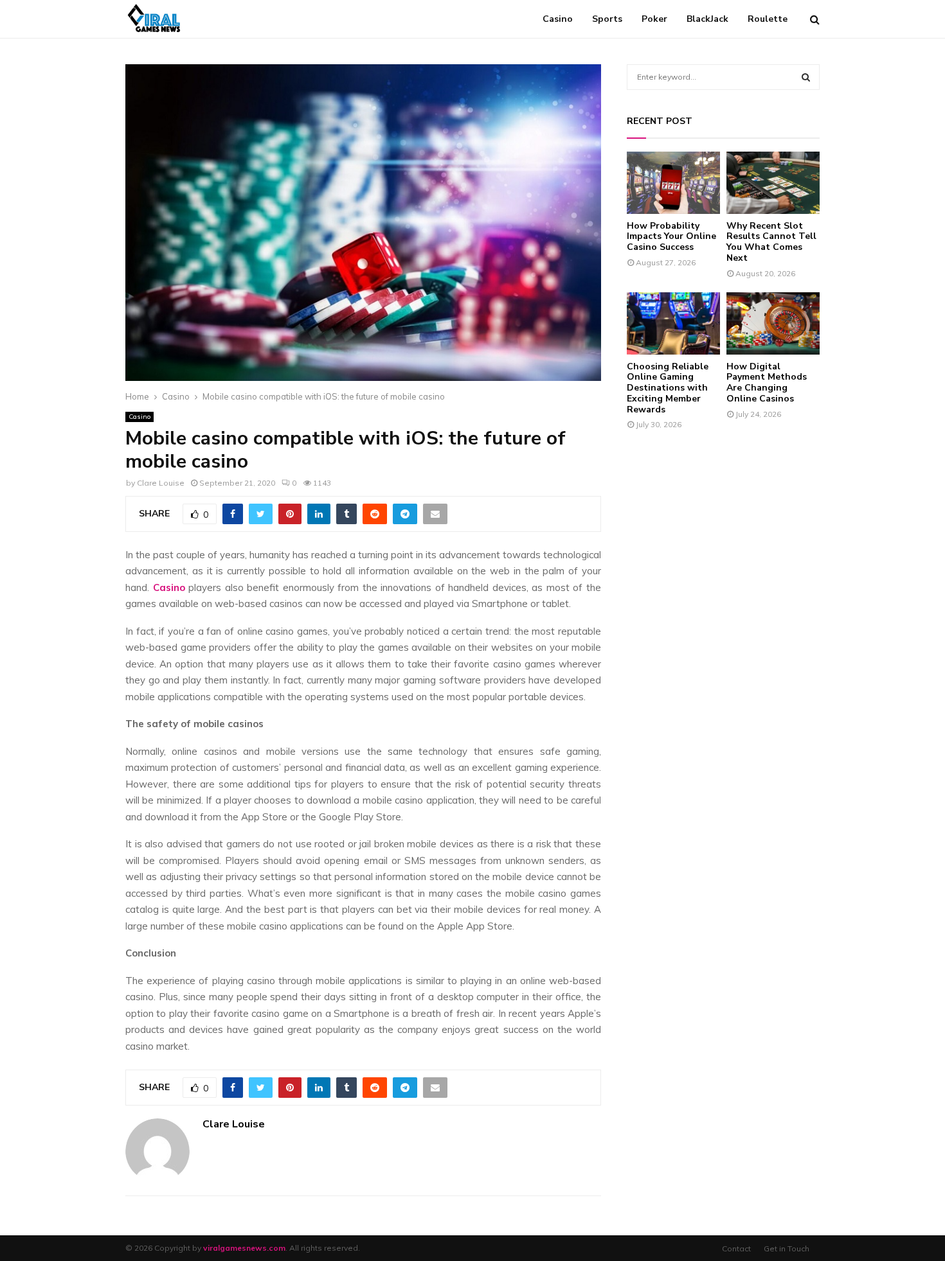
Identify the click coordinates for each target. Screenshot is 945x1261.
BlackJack (707, 19)
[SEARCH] (806, 77)
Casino (558, 19)
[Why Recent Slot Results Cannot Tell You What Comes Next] (773, 183)
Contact (736, 1248)
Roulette (768, 19)
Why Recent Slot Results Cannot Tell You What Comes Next (771, 242)
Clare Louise (160, 483)
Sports (607, 19)
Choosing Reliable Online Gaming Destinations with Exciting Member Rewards (667, 388)
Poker (654, 19)
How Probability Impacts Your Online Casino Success (671, 237)
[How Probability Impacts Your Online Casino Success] (673, 183)
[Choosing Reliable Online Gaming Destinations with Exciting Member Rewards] (673, 323)
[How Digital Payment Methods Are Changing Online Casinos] (773, 323)
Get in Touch (786, 1248)
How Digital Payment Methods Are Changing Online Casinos (766, 382)
